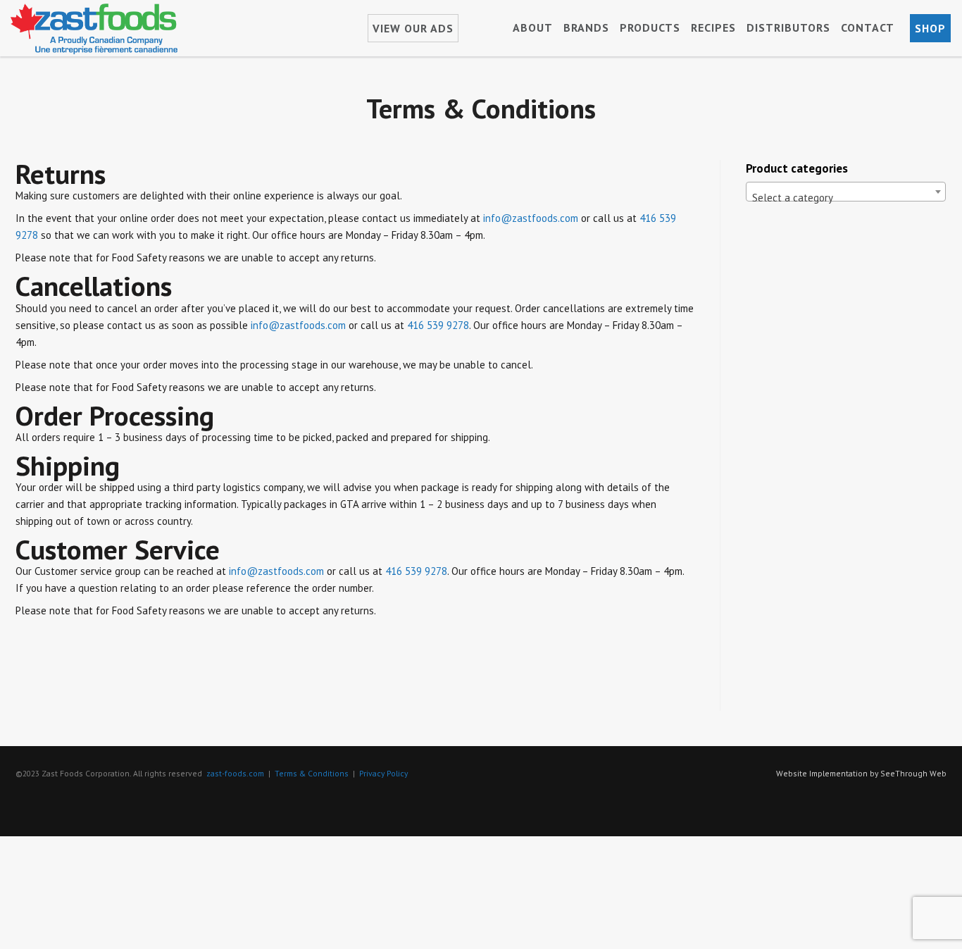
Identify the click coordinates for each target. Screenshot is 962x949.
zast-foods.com (235, 773)
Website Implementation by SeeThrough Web (861, 773)
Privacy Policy (383, 773)
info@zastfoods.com (530, 218)
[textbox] (846, 197)
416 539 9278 (438, 325)
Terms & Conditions (312, 773)
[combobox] (846, 191)
